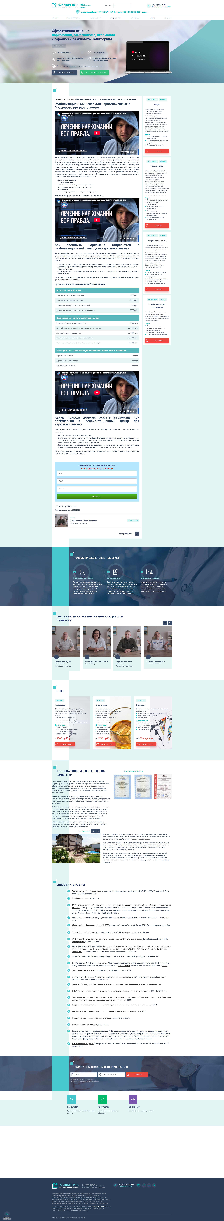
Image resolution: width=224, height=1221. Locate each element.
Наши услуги (95, 18)
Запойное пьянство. (80, 898)
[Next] (170, 623)
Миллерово (71, 99)
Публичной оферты (93, 1081)
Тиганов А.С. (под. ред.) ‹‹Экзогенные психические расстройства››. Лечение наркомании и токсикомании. (116, 984)
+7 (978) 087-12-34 (159, 5)
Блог (63, 99)
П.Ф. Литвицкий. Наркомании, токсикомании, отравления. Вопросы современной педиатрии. (111, 991)
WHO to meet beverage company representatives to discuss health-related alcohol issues (107, 939)
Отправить (97, 497)
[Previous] (165, 623)
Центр (54, 18)
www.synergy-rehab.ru (100, 1206)
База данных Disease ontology (84, 1024)
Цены (153, 18)
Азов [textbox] (115, 6)
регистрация (158, 340)
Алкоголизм (102, 963)
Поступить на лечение (66, 72)
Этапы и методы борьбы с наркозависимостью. (92, 1018)
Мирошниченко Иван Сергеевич (83, 520)
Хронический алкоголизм (83, 970)
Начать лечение (66, 744)
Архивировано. (128, 932)
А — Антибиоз (124, 966)
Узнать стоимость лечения (96, 72)
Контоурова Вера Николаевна (96, 662)
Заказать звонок (125, 1186)
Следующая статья (128, 533)
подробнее (158, 151)
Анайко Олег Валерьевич (156, 662)
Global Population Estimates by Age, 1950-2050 (90, 925)
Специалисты (115, 18)
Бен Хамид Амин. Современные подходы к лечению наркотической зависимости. (107, 1011)
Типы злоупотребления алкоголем (87, 891)
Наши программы (73, 18)
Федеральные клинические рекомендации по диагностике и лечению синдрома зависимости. (112, 1005)
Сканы (164, 966)
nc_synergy (72, 1107)
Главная (58, 99)
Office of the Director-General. (84, 932)
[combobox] (122, 6)
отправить (138, 1074)
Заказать (117, 295)
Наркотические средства (83, 1044)
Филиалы (168, 18)
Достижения (135, 18)
